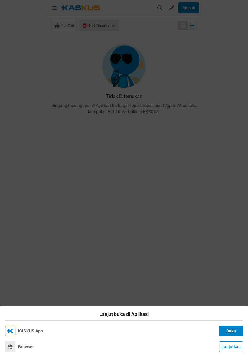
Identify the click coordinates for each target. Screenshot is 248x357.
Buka (231, 331)
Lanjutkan (231, 346)
